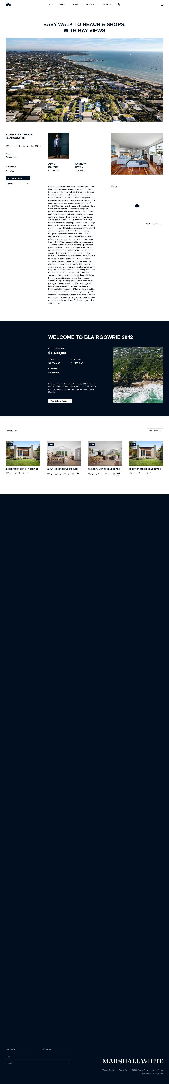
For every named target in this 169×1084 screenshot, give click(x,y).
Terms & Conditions (109, 1070)
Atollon (160, 1070)
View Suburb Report (59, 401)
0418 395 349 (81, 170)
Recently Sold (11, 431)
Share (10, 184)
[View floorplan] (158, 117)
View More (153, 431)
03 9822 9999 (12, 1070)
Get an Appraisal (15, 178)
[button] (137, 206)
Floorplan (10, 171)
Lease (75, 4)
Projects (90, 4)
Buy (51, 4)
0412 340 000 (54, 170)
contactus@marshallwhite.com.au (20, 1073)
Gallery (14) (11, 166)
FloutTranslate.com (157, 1073)
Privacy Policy (124, 1070)
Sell (62, 4)
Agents (107, 4)
